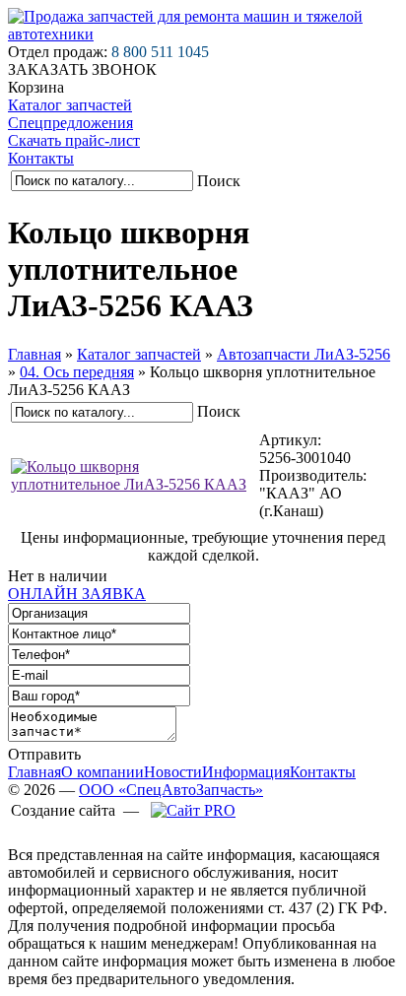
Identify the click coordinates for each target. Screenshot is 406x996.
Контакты (41, 158)
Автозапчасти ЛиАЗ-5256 (303, 354)
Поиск (218, 180)
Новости (173, 772)
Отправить (44, 754)
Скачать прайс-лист (74, 140)
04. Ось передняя (77, 372)
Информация (246, 772)
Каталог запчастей (70, 105)
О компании (102, 772)
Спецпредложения (70, 122)
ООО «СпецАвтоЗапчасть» (171, 789)
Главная (34, 354)
